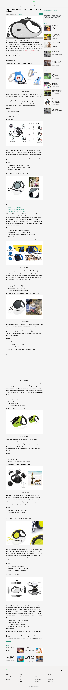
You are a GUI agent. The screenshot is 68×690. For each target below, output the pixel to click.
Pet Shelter (50, 674)
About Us (7, 674)
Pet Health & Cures (37, 679)
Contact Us (8, 679)
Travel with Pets (51, 682)
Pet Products (43, 6)
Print (41, 14)
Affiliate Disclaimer (9, 677)
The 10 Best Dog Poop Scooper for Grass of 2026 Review (57, 53)
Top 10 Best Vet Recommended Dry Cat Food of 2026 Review (56, 61)
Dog (20, 677)
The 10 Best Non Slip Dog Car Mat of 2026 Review (56, 27)
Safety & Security (51, 681)
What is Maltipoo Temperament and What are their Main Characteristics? (56, 44)
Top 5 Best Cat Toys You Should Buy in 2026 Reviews (56, 83)
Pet (20, 679)
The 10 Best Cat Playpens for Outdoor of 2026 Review (55, 74)
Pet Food (35, 676)
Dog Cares (21, 6)
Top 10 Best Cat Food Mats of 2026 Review (57, 91)
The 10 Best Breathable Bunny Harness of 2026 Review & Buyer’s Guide (56, 100)
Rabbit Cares (35, 6)
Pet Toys (49, 676)
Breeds (21, 674)
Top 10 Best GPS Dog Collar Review (16, 209)
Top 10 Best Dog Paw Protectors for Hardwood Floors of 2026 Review (30, 658)
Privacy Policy (8, 676)
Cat (20, 676)
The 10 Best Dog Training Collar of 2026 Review (10, 657)
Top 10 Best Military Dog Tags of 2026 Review (10, 649)
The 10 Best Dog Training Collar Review (17, 211)
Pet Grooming (36, 677)
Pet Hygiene (36, 681)
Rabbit (21, 681)
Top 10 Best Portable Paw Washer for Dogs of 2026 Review (29, 649)
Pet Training (50, 677)
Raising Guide (50, 679)
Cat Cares (28, 6)
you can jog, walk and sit (29, 50)
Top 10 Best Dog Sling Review (14, 207)
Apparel (35, 674)
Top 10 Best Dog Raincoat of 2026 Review (55, 35)
